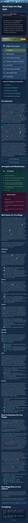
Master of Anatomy (9, 482)
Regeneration (8, 373)
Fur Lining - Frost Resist (9, 464)
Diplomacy (19, 286)
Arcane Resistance (9, 313)
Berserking (6, 244)
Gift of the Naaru (21, 258)
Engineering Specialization (10, 324)
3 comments (22, 15)
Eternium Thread (8, 443)
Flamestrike (23, 131)
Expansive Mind (13, 230)
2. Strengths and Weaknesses (11, 87)
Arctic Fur (15, 467)
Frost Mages (8, 108)
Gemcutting (15, 255)
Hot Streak (23, 112)
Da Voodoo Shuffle (16, 244)
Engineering (10, 315)
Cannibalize (11, 246)
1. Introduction (7, 85)
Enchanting (8, 341)
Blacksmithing (14, 476)
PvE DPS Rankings (14, 159)
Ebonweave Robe (21, 436)
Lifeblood (7, 479)
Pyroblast (23, 116)
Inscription (6, 478)
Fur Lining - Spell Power (21, 464)
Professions (4, 453)
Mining (17, 481)
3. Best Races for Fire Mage (10, 90)
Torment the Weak (16, 135)
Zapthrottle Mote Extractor (10, 429)
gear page (13, 510)
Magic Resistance (6, 339)
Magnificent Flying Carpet (11, 445)
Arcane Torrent (13, 335)
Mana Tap (5, 335)
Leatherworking (7, 463)
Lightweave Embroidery (19, 439)
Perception (14, 234)
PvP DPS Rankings (14, 162)
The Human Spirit (17, 284)
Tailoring (14, 433)
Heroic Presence (19, 221)
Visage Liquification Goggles (10, 428)
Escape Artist (5, 240)
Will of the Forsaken (9, 398)
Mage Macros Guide (20, 503)
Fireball (24, 119)
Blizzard (24, 130)
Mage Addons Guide (7, 503)
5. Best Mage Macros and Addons (12, 96)
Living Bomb (14, 112)
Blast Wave (23, 132)
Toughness (7, 481)
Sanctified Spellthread (17, 441)
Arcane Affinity (8, 347)
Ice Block (6, 387)
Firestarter (9, 131)
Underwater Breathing (9, 407)
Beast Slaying (8, 370)
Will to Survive (23, 234)
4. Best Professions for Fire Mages (12, 93)
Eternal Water (17, 431)
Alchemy (13, 475)
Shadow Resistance (9, 267)
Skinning (5, 483)
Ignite (4, 116)
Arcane (15, 144)
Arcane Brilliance (6, 127)
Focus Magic (15, 127)
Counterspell (15, 337)
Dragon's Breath (13, 132)
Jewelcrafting (6, 257)
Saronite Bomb (14, 421)
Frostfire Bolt (5, 120)
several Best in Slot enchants (7, 427)
